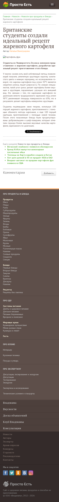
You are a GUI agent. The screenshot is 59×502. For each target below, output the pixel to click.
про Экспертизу (12, 369)
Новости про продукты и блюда (36, 16)
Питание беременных (13, 314)
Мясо (5, 202)
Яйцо (5, 237)
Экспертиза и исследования (16, 388)
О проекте (8, 452)
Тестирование (9, 380)
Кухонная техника (11, 355)
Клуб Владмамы (13, 421)
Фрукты (6, 218)
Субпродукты (9, 210)
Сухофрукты (9, 235)
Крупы (6, 243)
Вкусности (9, 409)
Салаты (6, 276)
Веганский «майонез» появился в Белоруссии (30, 146)
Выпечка (7, 278)
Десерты (7, 281)
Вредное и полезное (13, 317)
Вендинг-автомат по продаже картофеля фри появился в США (30, 161)
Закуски (6, 273)
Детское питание (11, 311)
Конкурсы (8, 448)
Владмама (9, 402)
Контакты (8, 459)
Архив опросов (11, 445)
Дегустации (8, 377)
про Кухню (9, 344)
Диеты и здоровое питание (16, 308)
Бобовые (7, 229)
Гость (5, 336)
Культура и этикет (11, 330)
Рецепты (7, 289)
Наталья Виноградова (20, 51)
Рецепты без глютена (13, 292)
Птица (5, 205)
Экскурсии (7, 382)
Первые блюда (10, 267)
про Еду (7, 300)
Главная (6, 16)
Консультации (12, 428)
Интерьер (7, 349)
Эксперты (8, 441)
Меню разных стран (12, 328)
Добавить (49, 173)
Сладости (7, 256)
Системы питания (12, 306)
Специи (6, 259)
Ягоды (6, 224)
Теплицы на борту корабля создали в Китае (29, 155)
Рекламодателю (11, 456)
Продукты (8, 199)
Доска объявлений (15, 415)
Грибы (5, 226)
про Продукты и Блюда (16, 194)
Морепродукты (10, 213)
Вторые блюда (10, 270)
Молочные (8, 240)
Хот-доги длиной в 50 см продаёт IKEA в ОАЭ (29, 157)
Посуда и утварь (10, 360)
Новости (16, 16)
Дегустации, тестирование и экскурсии (21, 374)
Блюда (6, 265)
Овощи (6, 215)
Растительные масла (12, 248)
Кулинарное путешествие (15, 325)
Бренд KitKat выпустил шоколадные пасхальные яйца (25, 151)
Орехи (6, 232)
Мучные (6, 246)
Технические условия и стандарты (19, 393)
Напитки (6, 251)
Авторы (7, 438)
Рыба (5, 207)
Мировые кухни (10, 322)
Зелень (6, 221)
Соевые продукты (11, 254)
